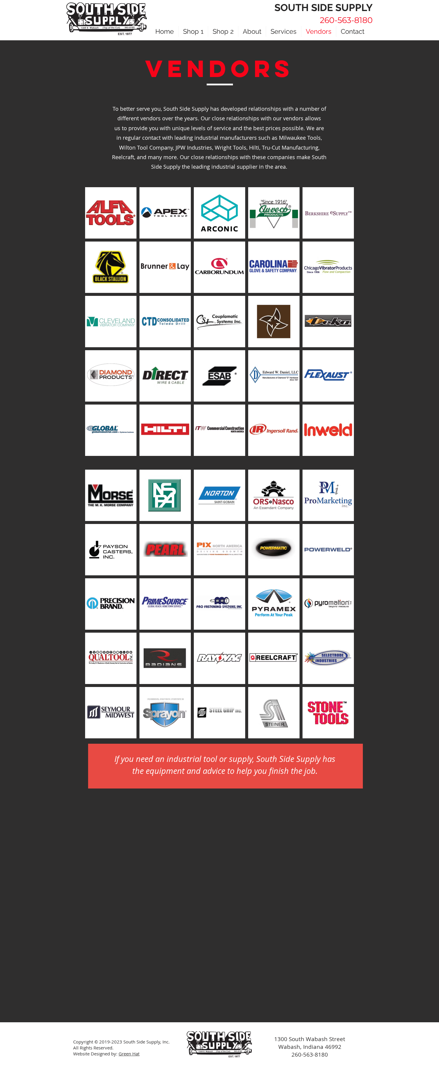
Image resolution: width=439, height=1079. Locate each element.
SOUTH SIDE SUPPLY (323, 7)
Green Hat (129, 1054)
